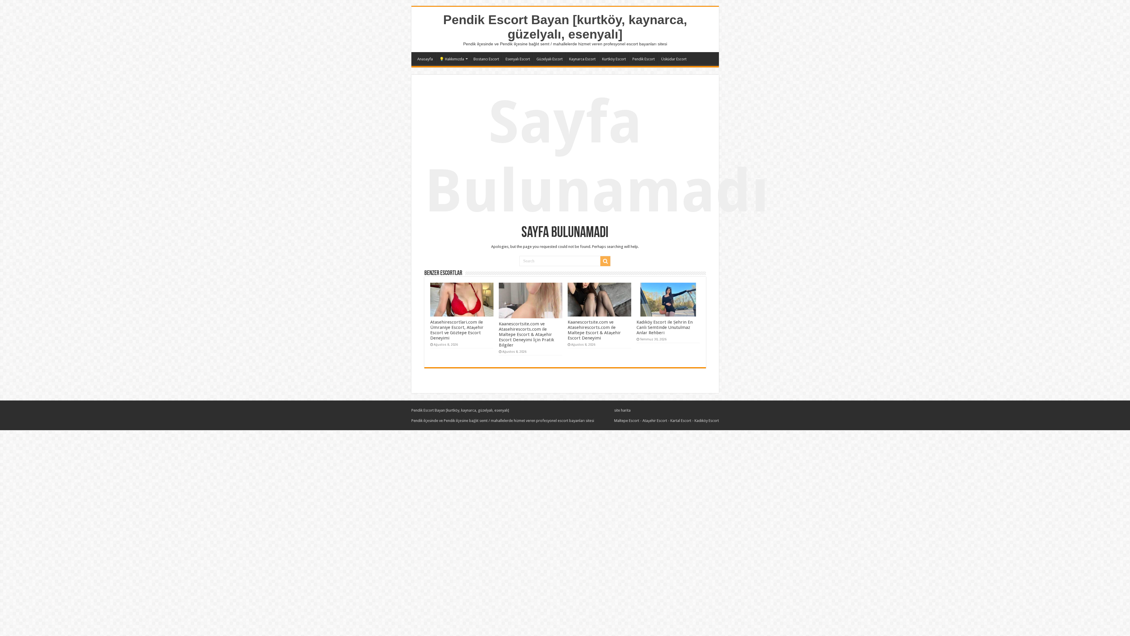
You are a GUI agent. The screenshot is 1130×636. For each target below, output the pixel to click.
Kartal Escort (680, 420)
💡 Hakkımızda (451, 59)
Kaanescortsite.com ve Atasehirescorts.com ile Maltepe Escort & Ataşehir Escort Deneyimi (594, 330)
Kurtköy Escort (614, 59)
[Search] (605, 261)
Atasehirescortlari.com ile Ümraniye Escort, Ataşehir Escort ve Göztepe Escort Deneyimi (456, 330)
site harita (622, 410)
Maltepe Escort (626, 420)
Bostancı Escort (486, 59)
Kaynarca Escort (582, 59)
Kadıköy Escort (706, 420)
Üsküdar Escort (674, 59)
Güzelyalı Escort (549, 59)
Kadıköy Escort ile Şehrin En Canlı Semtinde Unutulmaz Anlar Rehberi (665, 327)
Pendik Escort (643, 59)
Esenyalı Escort (518, 59)
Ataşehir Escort (654, 420)
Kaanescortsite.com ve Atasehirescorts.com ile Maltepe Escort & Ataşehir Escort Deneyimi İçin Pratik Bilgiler (526, 334)
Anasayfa (425, 59)
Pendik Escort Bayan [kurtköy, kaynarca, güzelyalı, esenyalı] (565, 27)
